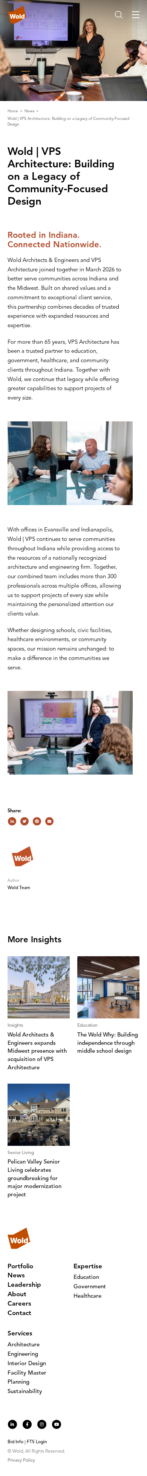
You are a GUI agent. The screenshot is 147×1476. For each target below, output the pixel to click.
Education (86, 1277)
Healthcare (87, 1296)
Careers (19, 1304)
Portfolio (20, 1266)
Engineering (23, 1354)
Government (90, 1287)
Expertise (88, 1266)
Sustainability (25, 1392)
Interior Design (27, 1364)
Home (13, 111)
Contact (19, 1313)
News (29, 111)
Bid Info (15, 1442)
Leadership (24, 1285)
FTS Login (37, 1442)
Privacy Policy (21, 1460)
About (17, 1294)
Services (20, 1334)
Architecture (24, 1345)
